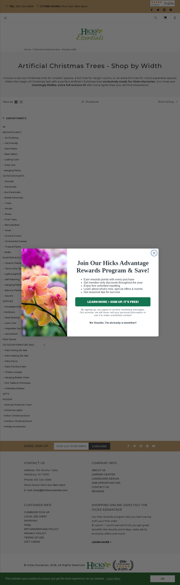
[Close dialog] (154, 253)
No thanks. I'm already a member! (112, 322)
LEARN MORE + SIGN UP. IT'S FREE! (113, 301)
